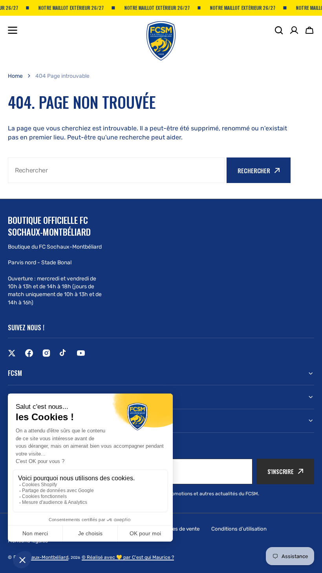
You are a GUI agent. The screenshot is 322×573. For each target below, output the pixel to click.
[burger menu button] (12, 30)
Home (15, 76)
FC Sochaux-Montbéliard (40, 557)
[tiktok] (63, 353)
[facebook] (29, 353)
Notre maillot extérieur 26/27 (67, 7)
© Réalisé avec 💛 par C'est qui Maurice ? (128, 557)
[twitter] (11, 353)
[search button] (279, 30)
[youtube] (81, 353)
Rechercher (254, 170)
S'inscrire (280, 471)
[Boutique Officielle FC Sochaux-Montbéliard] (161, 34)
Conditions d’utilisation (239, 529)
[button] (309, 30)
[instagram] (46, 353)
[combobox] (116, 170)
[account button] (294, 30)
